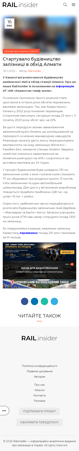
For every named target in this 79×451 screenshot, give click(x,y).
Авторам (39, 376)
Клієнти (39, 390)
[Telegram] (54, 301)
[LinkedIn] (34, 301)
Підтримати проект (39, 411)
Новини (33, 51)
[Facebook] (24, 301)
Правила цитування (40, 371)
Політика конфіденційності (39, 366)
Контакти (39, 395)
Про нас (39, 384)
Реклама (39, 400)
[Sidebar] (4, 410)
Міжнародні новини (16, 51)
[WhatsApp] (44, 301)
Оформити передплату (39, 422)
